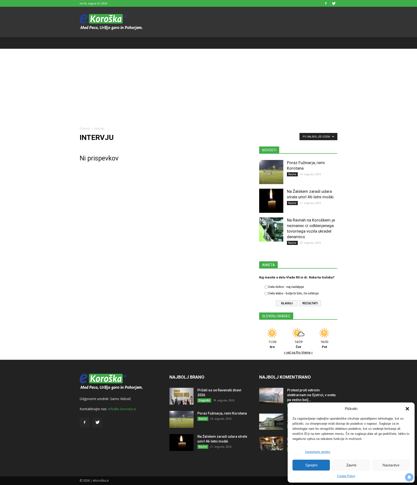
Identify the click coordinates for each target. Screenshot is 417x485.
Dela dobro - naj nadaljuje (286, 287)
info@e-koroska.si (122, 409)
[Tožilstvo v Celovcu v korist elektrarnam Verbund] (271, 422)
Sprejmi (311, 465)
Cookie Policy (346, 476)
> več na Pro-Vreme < (298, 352)
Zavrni (351, 465)
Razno (292, 174)
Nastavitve (390, 465)
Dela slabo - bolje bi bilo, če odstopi (293, 293)
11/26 (272, 344)
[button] (407, 408)
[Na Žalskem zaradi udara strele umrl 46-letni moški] (271, 201)
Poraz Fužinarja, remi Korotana (222, 413)
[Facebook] (325, 3)
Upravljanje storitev (317, 452)
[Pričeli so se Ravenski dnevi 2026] (181, 396)
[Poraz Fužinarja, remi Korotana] (271, 172)
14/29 (298, 344)
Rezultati (310, 303)
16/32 (324, 344)
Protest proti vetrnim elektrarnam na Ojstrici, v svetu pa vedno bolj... (311, 395)
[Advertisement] (208, 85)
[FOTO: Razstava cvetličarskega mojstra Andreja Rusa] (271, 443)
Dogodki (204, 400)
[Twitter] (333, 3)
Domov (85, 128)
